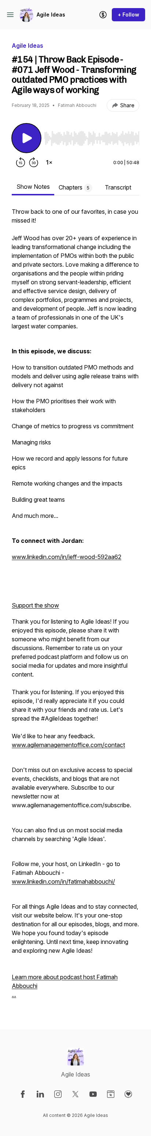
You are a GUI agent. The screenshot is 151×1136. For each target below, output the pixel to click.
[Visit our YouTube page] (93, 1094)
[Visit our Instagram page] (58, 1094)
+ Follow (128, 14)
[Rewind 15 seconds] (20, 162)
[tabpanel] (75, 606)
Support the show (35, 605)
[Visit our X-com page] (75, 1094)
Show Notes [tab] (33, 186)
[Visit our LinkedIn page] (40, 1094)
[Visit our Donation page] (128, 1094)
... (14, 994)
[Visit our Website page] (110, 1094)
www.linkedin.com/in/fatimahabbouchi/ (63, 881)
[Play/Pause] (26, 138)
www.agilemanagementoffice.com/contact (68, 745)
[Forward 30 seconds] (34, 162)
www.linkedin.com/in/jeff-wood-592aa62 (66, 556)
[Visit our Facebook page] (22, 1094)
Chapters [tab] (74, 187)
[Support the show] (103, 14)
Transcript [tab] (118, 187)
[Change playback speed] (49, 162)
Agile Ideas (51, 14)
